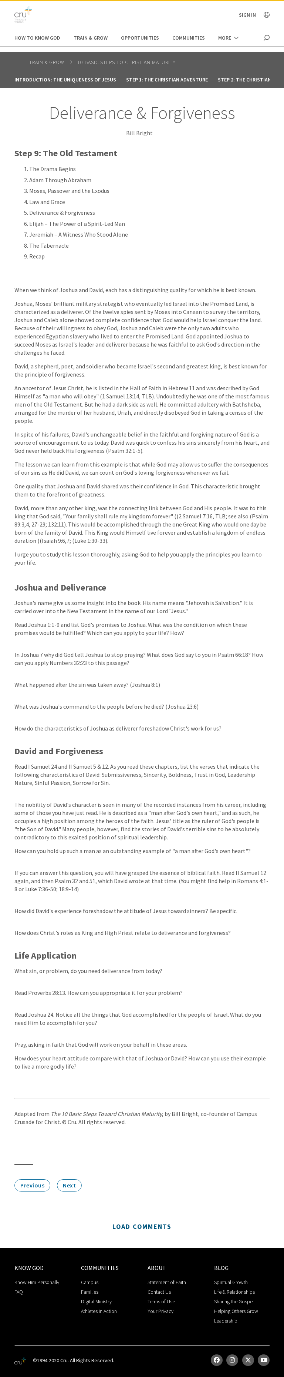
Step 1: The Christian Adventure (167, 79)
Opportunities (140, 37)
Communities (188, 37)
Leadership (225, 1320)
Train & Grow (91, 37)
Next (69, 1185)
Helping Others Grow (236, 1311)
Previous (32, 1185)
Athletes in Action (99, 1311)
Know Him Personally (36, 1282)
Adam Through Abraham (60, 180)
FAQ (18, 1292)
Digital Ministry (96, 1301)
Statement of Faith (167, 1282)
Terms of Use (161, 1301)
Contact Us (159, 1292)
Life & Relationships (234, 1292)
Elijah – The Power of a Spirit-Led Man (77, 223)
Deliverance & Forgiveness (62, 212)
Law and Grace (47, 201)
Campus (89, 1282)
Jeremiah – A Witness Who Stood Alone (78, 234)
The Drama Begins (52, 169)
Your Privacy (160, 1311)
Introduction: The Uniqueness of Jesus (65, 79)
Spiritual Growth (231, 1282)
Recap (37, 256)
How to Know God (37, 37)
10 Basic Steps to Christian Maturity (126, 62)
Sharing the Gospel (234, 1301)
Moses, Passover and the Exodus (69, 190)
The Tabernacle (49, 245)
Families (89, 1292)
